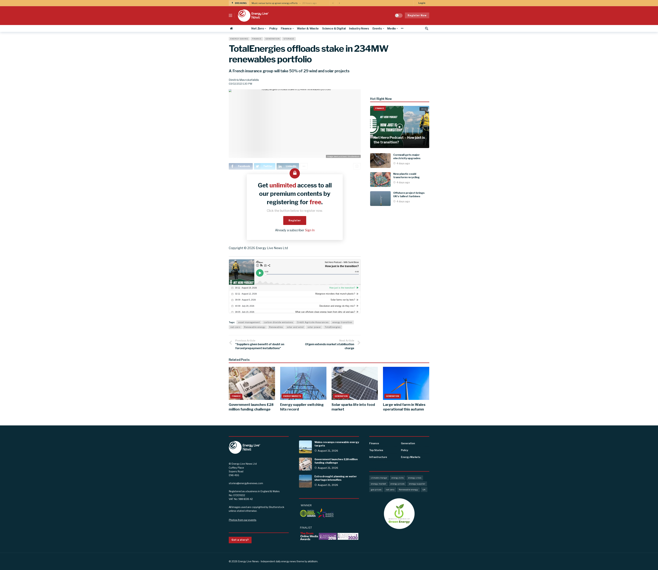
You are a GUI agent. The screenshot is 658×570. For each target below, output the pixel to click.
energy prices (398, 484)
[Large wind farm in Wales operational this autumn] (406, 383)
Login (421, 3)
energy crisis (414, 478)
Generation (272, 39)
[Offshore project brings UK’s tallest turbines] (380, 198)
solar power (314, 327)
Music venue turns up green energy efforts (275, 3)
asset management (249, 322)
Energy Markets (292, 396)
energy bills (398, 478)
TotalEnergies (332, 327)
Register (295, 220)
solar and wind (295, 327)
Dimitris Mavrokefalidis (244, 80)
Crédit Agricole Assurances (312, 322)
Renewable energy (254, 327)
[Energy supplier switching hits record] (303, 383)
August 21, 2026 (328, 450)
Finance (256, 39)
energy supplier (417, 484)
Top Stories (376, 450)
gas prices (376, 489)
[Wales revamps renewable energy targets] (305, 446)
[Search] (426, 28)
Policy (404, 450)
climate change (379, 478)
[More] (402, 28)
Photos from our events (242, 519)
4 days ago (403, 163)
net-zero (235, 327)
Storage (289, 39)
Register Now (417, 15)
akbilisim (313, 561)
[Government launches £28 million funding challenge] (252, 383)
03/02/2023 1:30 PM (240, 83)
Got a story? (240, 539)
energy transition (342, 322)
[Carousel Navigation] (336, 3)
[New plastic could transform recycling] (380, 179)
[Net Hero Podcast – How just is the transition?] (399, 127)
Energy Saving (239, 39)
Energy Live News (248, 561)
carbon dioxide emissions (278, 322)
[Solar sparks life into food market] (355, 383)
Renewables (276, 327)
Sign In (310, 230)
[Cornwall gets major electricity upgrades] (380, 160)
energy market (378, 484)
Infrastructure (378, 457)
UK (424, 489)
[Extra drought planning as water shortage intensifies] (305, 481)
